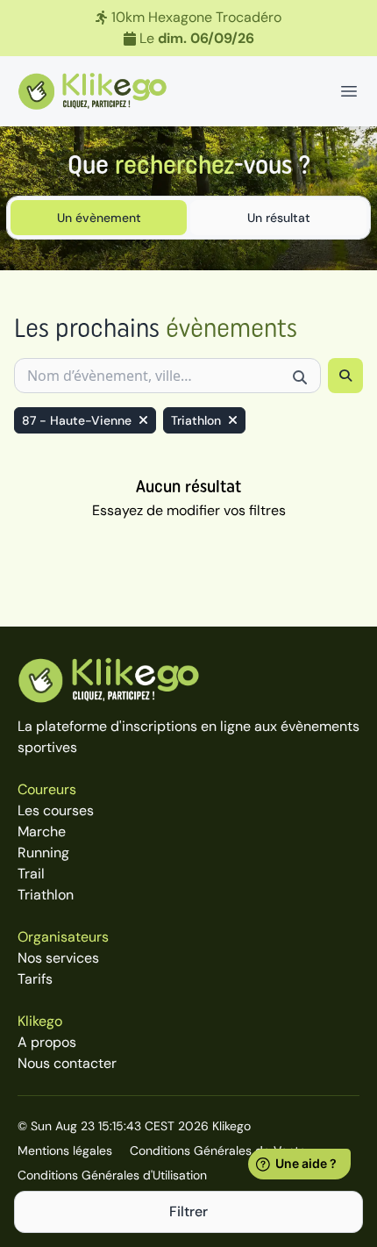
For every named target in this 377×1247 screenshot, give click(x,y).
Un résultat (278, 218)
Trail (31, 873)
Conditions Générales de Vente (218, 1150)
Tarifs (35, 979)
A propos (47, 1042)
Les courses (56, 810)
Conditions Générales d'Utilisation (112, 1175)
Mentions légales (65, 1150)
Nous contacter (67, 1063)
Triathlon (46, 894)
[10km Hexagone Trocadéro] (188, 28)
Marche (42, 831)
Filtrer (188, 1211)
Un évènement (99, 218)
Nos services (58, 958)
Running (43, 852)
